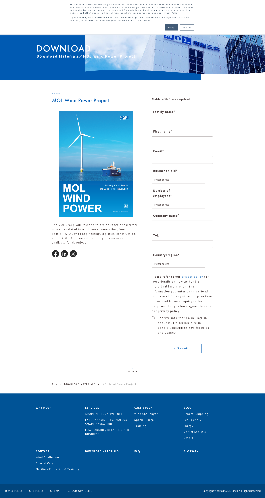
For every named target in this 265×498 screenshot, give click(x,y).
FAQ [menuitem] (137, 451)
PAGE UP (132, 371)
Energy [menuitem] (188, 426)
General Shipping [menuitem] (196, 414)
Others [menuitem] (188, 438)
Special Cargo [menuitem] (144, 420)
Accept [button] (171, 27)
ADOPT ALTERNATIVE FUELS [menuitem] (105, 414)
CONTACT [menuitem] (43, 451)
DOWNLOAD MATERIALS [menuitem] (102, 451)
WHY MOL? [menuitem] (43, 407)
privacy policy (192, 276)
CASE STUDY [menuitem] (143, 407)
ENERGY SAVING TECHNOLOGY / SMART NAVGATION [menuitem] (107, 422)
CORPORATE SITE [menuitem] (82, 491)
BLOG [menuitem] (187, 407)
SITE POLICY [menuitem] (36, 491)
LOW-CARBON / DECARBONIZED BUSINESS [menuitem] (107, 432)
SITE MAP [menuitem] (55, 491)
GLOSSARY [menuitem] (191, 451)
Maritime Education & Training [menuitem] (57, 469)
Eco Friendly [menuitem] (192, 420)
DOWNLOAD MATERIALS (80, 384)
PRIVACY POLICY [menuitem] (13, 491)
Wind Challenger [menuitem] (146, 414)
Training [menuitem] (140, 426)
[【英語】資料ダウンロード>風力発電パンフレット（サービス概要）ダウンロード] (55, 256)
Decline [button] (187, 27)
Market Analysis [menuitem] (195, 432)
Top (54, 384)
